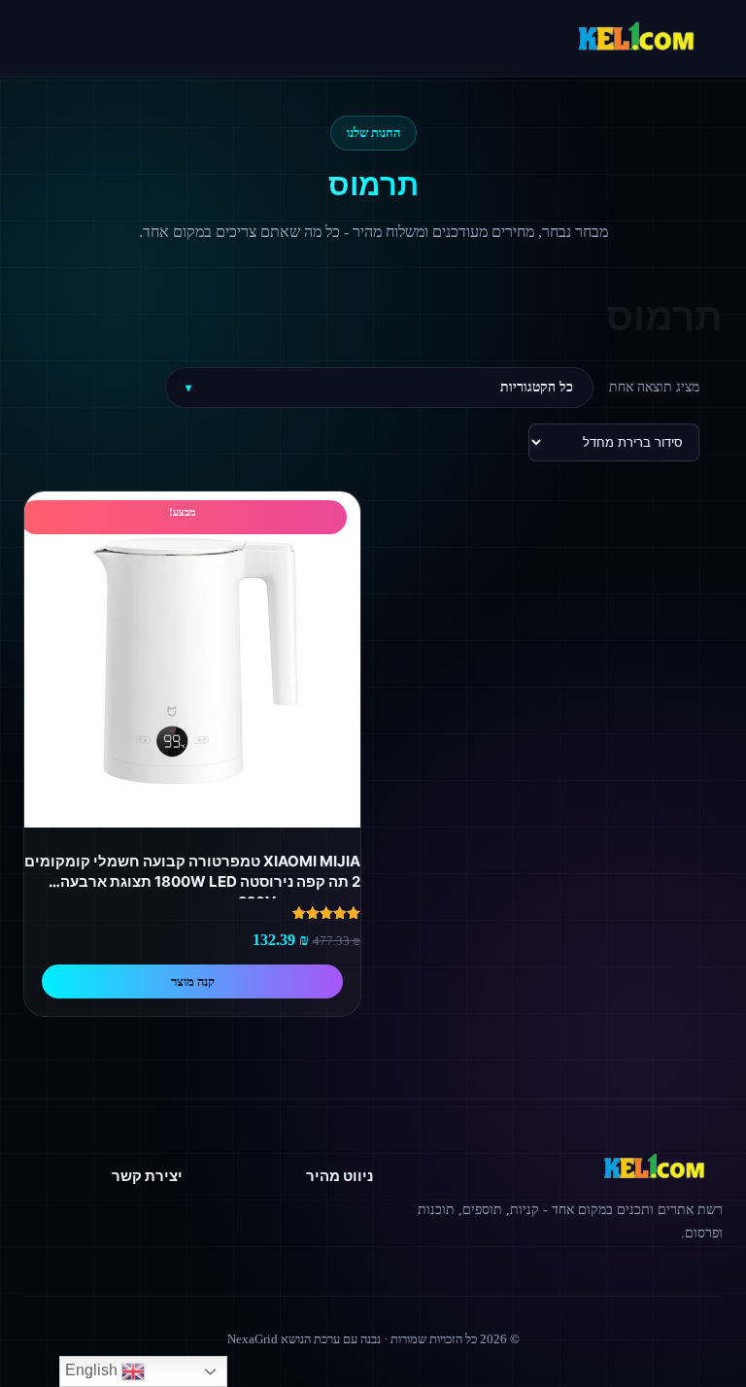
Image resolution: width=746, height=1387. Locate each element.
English (93, 1370)
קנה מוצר (193, 981)
